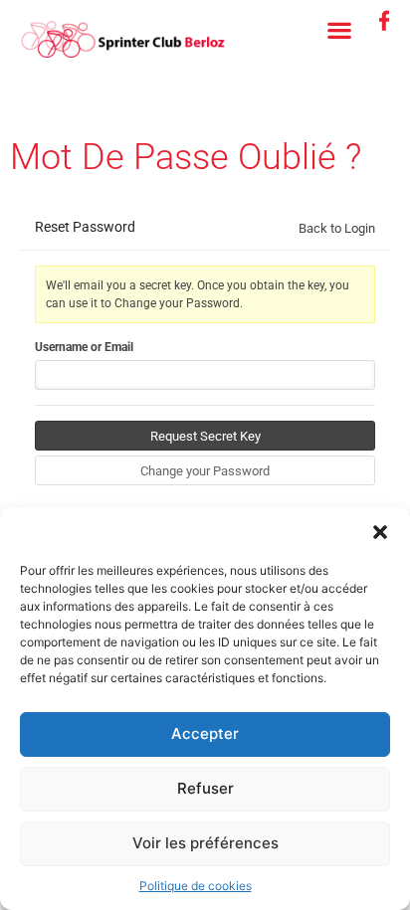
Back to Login (337, 228)
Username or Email (84, 347)
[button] (380, 532)
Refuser (205, 788)
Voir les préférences (205, 842)
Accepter (205, 733)
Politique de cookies (195, 885)
